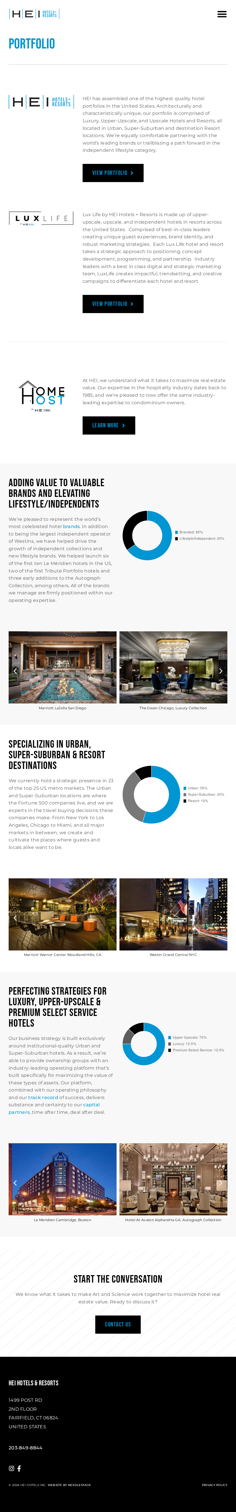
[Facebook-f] (19, 1469)
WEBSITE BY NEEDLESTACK (69, 1485)
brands (71, 526)
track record (43, 1097)
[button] (222, 14)
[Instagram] (12, 1469)
